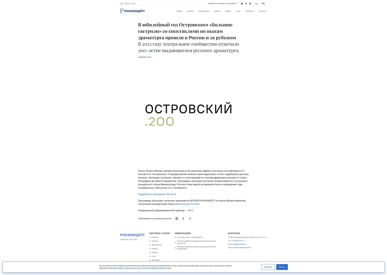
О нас (238, 11)
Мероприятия (204, 11)
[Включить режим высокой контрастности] (256, 3)
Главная (179, 11)
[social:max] (250, 4)
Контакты (262, 11)
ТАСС (190, 210)
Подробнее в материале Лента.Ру (157, 194)
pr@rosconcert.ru (245, 247)
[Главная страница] (132, 11)
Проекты (190, 11)
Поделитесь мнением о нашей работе (222, 3)
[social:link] (190, 218)
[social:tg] (246, 4)
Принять (282, 267)
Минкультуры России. (187, 204)
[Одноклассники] (183, 218)
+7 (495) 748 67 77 (239, 241)
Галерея (228, 11)
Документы (249, 11)
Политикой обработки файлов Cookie (157, 268)
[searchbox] (165, 4)
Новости (217, 11)
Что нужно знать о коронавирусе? (190, 237)
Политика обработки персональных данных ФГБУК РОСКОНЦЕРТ (196, 248)
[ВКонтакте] (242, 4)
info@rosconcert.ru (239, 244)
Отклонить (268, 267)
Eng (263, 3)
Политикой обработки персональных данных (125, 268)
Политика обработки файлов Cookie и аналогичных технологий (196, 242)
